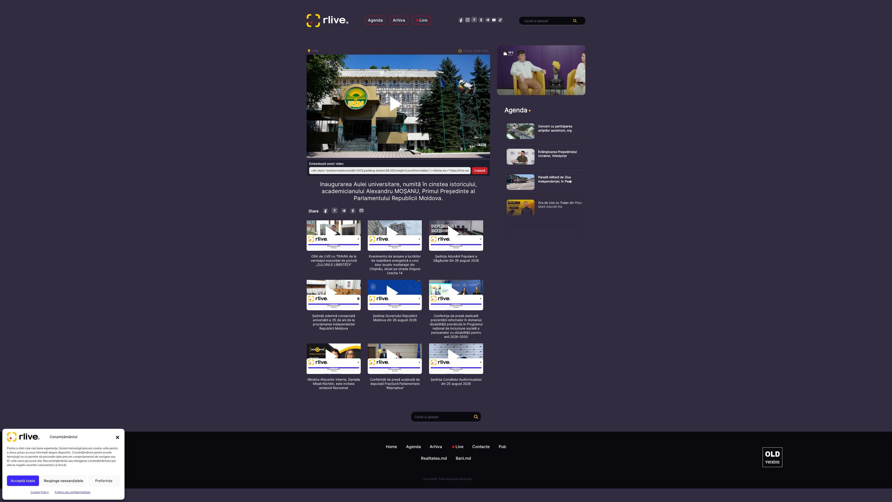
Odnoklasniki (353, 210)
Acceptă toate (23, 481)
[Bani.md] (772, 457)
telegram (487, 20)
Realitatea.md (434, 458)
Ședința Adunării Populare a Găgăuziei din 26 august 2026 (456, 258)
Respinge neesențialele (63, 481)
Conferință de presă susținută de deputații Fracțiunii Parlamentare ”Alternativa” (395, 383)
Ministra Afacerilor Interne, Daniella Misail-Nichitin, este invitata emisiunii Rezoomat (334, 383)
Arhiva (399, 20)
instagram (468, 20)
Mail (361, 210)
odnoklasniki (481, 20)
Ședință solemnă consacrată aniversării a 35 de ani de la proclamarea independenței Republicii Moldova (333, 322)
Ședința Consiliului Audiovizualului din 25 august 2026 (456, 381)
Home (391, 446)
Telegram (344, 210)
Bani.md (463, 458)
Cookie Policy (40, 492)
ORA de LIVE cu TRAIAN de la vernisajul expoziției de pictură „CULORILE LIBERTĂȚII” (334, 260)
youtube (494, 20)
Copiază (479, 170)
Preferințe (103, 481)
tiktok (500, 20)
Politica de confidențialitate (72, 492)
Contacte (481, 446)
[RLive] (327, 21)
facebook (461, 20)
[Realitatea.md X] (474, 20)
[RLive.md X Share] (335, 210)
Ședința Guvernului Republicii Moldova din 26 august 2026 (395, 318)
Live (423, 20)
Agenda (375, 20)
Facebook (326, 210)
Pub (502, 446)
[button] (117, 437)
